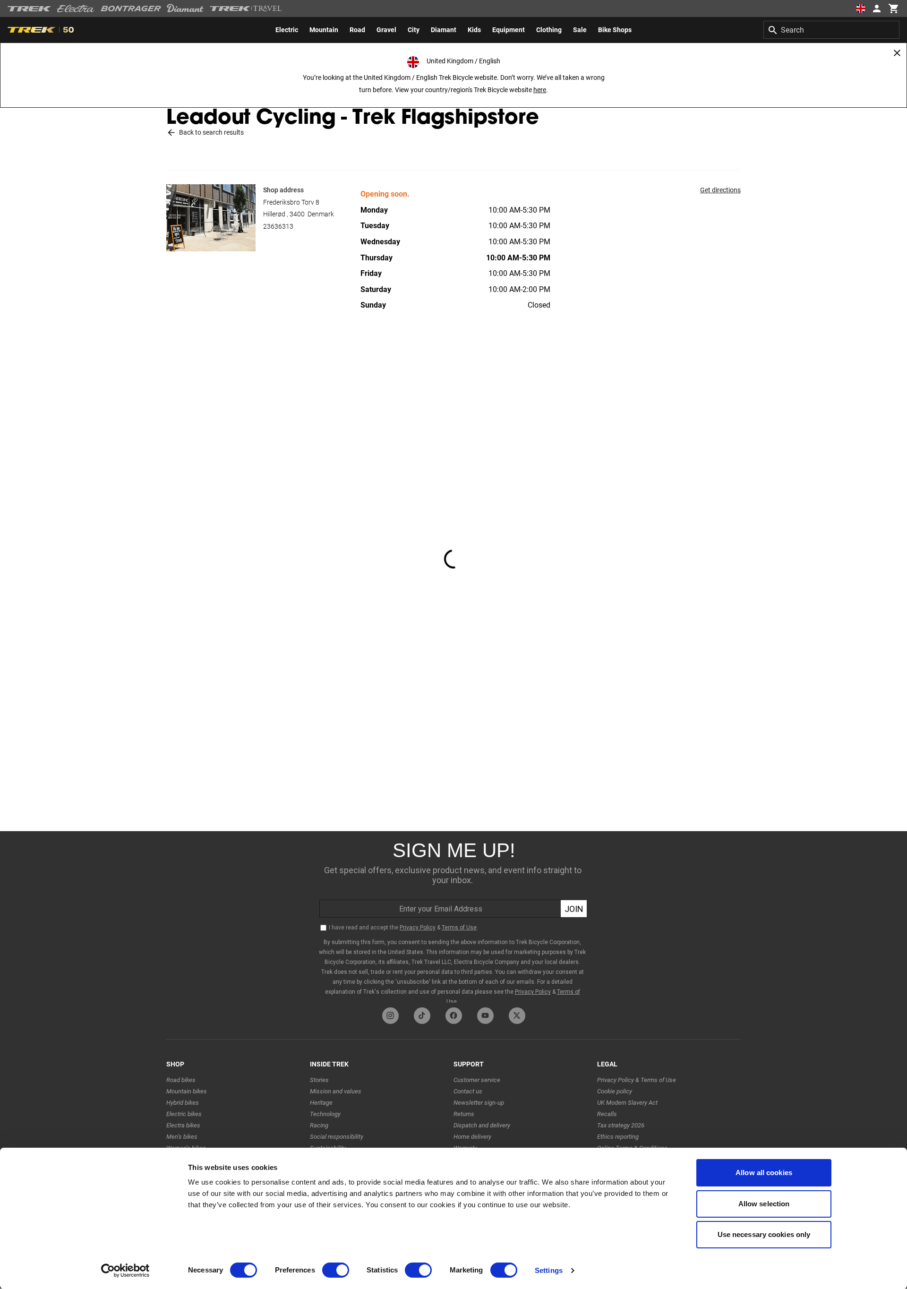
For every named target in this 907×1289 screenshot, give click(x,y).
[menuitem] (287, 30)
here (539, 90)
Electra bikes (183, 1125)
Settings (549, 1270)
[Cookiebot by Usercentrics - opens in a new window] (125, 1270)
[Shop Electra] (76, 8)
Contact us (468, 1091)
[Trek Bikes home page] (29, 8)
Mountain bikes (186, 1091)
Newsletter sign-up (479, 1102)
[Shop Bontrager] (131, 8)
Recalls (607, 1113)
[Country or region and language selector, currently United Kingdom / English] (860, 8)
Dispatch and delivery (482, 1125)
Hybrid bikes (182, 1102)
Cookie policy (614, 1091)
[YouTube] (485, 1015)
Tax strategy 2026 (620, 1125)
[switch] (335, 1270)
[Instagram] (390, 1015)
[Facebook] (453, 1015)
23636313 (278, 226)
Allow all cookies (764, 1173)
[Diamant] (185, 8)
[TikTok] (422, 1015)
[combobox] (831, 30)
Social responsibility (336, 1136)
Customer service (477, 1079)
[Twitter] (517, 1015)
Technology (325, 1113)
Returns (464, 1113)
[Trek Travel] (246, 8)
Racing (319, 1125)
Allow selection (764, 1204)
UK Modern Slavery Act (627, 1102)
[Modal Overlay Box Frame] (453, 917)
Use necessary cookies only (764, 1234)
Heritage (321, 1102)
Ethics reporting (618, 1136)
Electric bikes (184, 1113)
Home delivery (472, 1136)
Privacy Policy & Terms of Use (636, 1079)
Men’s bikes (181, 1136)
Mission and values (335, 1091)
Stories (319, 1079)
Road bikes (181, 1079)
